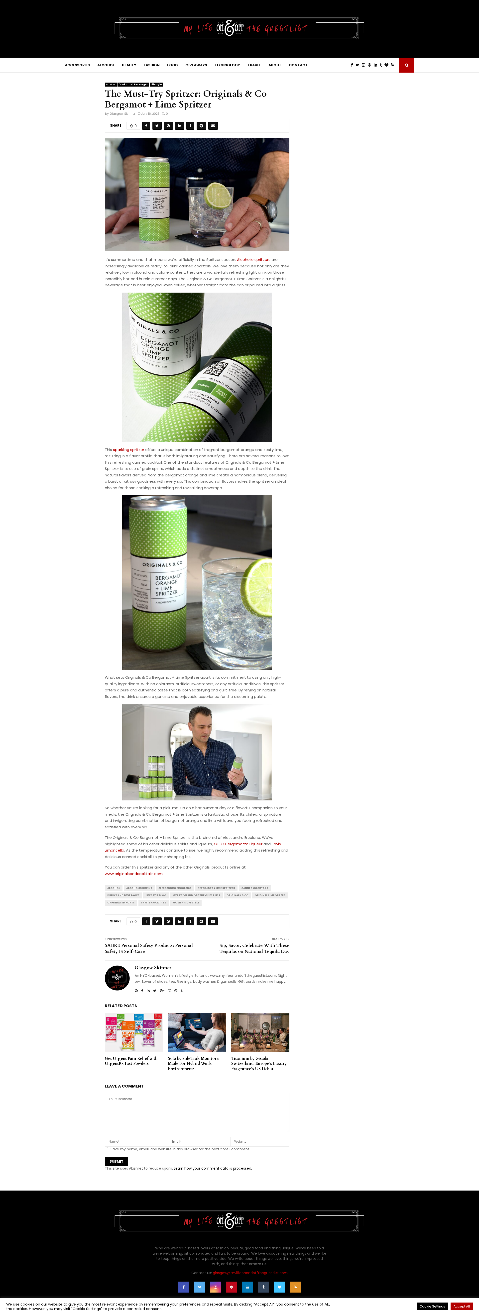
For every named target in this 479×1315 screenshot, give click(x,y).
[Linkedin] (377, 65)
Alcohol (111, 84)
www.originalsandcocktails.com (134, 873)
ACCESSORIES (77, 65)
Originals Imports (121, 902)
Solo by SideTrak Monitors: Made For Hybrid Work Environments (193, 1064)
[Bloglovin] (387, 65)
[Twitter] (359, 65)
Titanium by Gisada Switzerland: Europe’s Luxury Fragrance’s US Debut (259, 1064)
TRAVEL (254, 65)
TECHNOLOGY (227, 65)
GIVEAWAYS (196, 65)
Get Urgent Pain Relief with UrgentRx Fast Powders (131, 1061)
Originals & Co (237, 895)
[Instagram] (365, 65)
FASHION (152, 65)
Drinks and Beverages (133, 84)
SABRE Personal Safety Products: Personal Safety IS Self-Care (149, 948)
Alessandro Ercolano (174, 888)
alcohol (113, 888)
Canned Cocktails (254, 888)
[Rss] (394, 65)
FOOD (172, 65)
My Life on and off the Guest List (196, 895)
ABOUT (274, 65)
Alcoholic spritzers (253, 259)
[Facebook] (353, 65)
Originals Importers (270, 895)
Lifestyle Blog (156, 895)
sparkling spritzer (128, 449)
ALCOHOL (106, 65)
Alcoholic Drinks (139, 888)
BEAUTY (129, 65)
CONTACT (298, 65)
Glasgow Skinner (122, 113)
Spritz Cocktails (153, 902)
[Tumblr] (382, 65)
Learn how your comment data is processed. (213, 1168)
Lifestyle (156, 84)
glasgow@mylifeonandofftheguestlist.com (250, 1272)
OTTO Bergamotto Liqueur (238, 844)
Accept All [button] (462, 1306)
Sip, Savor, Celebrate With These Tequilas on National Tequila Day (254, 948)
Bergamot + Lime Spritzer (216, 888)
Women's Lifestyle (185, 902)
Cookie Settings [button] (432, 1306)
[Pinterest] (371, 65)
